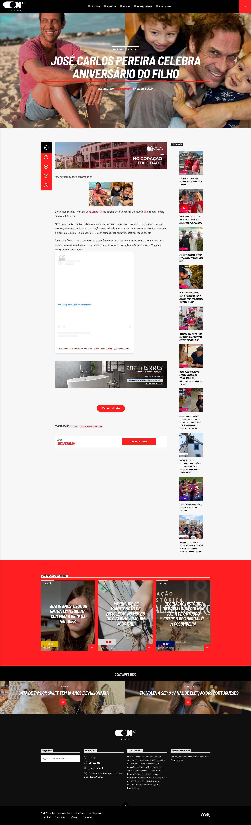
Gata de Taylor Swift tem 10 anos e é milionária (63, 693)
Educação (47, 583)
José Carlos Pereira (96, 211)
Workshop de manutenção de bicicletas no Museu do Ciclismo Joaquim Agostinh (125, 613)
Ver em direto (111, 408)
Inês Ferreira (123, 88)
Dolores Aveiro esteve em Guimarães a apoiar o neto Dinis (191, 257)
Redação (46, 646)
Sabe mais (132, 788)
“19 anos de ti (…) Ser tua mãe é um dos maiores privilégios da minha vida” (190, 219)
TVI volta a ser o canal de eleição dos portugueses (189, 693)
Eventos (111, 6)
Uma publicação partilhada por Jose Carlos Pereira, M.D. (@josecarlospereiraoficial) (98, 349)
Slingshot (96, 813)
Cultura (162, 583)
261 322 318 (94, 763)
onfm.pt (92, 757)
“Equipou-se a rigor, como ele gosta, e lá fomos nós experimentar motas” (190, 337)
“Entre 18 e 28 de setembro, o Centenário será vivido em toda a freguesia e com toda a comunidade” (189, 466)
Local (103, 583)
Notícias (95, 6)
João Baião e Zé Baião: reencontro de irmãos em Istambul (190, 181)
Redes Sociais (131, 49)
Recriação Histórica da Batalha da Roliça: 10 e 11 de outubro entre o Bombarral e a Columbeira (183, 613)
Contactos (165, 6)
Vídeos (126, 6)
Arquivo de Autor (138, 441)
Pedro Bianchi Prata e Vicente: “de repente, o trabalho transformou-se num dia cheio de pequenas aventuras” (190, 422)
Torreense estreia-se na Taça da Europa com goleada (190, 507)
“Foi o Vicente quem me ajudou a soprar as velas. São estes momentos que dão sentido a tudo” (191, 378)
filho (146, 211)
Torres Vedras (144, 6)
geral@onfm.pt (96, 768)
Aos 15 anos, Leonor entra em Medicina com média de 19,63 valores (68, 613)
